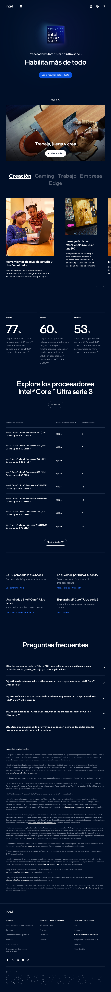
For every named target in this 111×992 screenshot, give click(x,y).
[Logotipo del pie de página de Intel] (9, 912)
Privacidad (44, 935)
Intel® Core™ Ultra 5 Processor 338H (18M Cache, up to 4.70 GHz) (26, 500)
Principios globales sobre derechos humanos (64, 982)
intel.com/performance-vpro (25, 846)
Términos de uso (46, 925)
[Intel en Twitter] (12, 960)
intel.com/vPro (28, 838)
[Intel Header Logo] (9, 6)
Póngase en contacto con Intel (86, 939)
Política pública (12, 944)
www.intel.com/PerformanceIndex (22, 773)
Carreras (9, 930)
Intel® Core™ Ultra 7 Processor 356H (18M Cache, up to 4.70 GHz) (26, 526)
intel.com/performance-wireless (77, 807)
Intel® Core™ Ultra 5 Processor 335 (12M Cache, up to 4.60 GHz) (26, 473)
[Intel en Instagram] (28, 960)
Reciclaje (78, 944)
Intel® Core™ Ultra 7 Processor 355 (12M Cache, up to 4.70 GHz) (25, 513)
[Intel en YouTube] (23, 960)
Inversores (78, 930)
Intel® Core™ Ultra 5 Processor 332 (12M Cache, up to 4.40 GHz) (26, 460)
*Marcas (43, 930)
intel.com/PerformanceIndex (47, 864)
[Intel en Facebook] (7, 960)
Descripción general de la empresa (19, 925)
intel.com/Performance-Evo (89, 888)
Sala (75, 925)
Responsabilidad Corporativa (17, 935)
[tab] (20, 176)
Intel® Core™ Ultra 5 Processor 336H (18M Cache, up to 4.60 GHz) (26, 487)
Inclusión (9, 939)
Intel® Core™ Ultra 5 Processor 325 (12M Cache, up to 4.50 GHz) (26, 447)
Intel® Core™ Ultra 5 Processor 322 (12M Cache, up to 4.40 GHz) (26, 434)
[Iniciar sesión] (91, 6)
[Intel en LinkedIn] (18, 960)
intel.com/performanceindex (95, 978)
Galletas (43, 939)
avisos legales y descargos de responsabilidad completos (34, 980)
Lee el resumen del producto (55, 75)
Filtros (56, 404)
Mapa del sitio (79, 949)
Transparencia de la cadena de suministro (16, 950)
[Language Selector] (97, 6)
